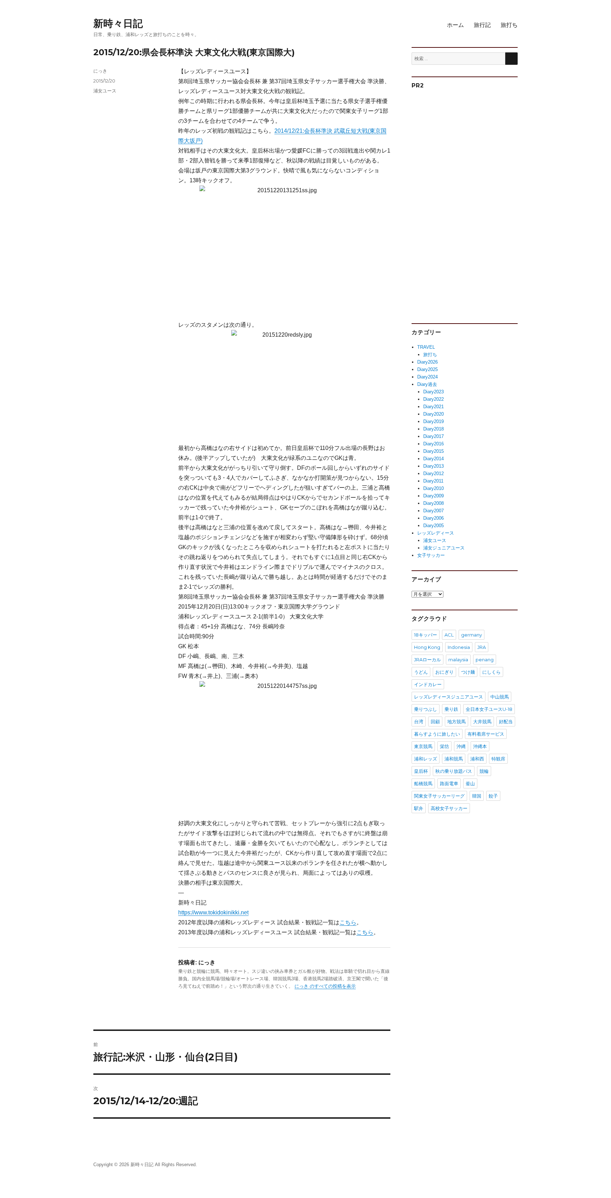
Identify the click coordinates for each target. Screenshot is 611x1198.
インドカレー (428, 684)
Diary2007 (433, 510)
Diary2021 (433, 406)
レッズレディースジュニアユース (448, 697)
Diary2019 (433, 421)
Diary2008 (433, 503)
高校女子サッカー (449, 808)
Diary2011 (433, 481)
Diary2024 (427, 377)
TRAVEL (426, 347)
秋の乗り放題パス (453, 771)
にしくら (491, 672)
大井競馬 (482, 721)
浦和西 (477, 758)
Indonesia (459, 647)
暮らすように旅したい (437, 734)
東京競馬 (423, 746)
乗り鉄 (451, 709)
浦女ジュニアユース (444, 547)
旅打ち (509, 25)
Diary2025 (427, 369)
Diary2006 (433, 518)
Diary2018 (433, 429)
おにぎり (444, 672)
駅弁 (418, 808)
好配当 (506, 721)
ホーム (455, 25)
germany (471, 635)
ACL (449, 635)
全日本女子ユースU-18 (489, 709)
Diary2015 (433, 451)
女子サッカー (431, 555)
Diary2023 (433, 391)
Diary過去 (427, 384)
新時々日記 (118, 23)
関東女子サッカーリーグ (439, 796)
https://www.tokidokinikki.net (213, 912)
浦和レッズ (425, 758)
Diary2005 (433, 525)
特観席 (498, 758)
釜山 (470, 783)
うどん (421, 672)
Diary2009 (433, 495)
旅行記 (482, 25)
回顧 (435, 721)
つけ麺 (468, 672)
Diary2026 (427, 362)
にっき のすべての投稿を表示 (325, 986)
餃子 (493, 796)
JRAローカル (427, 659)
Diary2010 (433, 488)
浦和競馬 (453, 758)
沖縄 (461, 746)
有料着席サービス (485, 734)
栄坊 (444, 746)
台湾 (418, 721)
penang (485, 659)
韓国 (476, 796)
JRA (481, 647)
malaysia (458, 659)
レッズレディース (435, 533)
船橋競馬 (423, 783)
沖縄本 (480, 746)
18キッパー (425, 635)
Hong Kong (427, 647)
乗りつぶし (425, 709)
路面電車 (449, 783)
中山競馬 (499, 697)
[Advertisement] (466, 203)
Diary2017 (433, 436)
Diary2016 (433, 443)
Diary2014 (433, 458)
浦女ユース (104, 90)
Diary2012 (433, 473)
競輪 (484, 771)
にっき (100, 71)
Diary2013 (433, 466)
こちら (347, 922)
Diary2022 (433, 399)
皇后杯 (421, 771)
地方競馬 (456, 721)
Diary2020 (433, 414)
